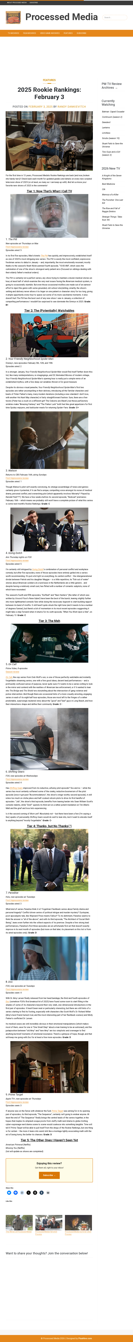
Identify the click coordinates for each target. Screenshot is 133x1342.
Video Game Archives (50, 33)
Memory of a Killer (110, 194)
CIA (103, 189)
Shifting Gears (16, 788)
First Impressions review (17, 247)
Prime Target (57, 1111)
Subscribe (34, 2)
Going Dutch (38, 569)
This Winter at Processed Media (19, 1232)
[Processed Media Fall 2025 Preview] (48, 1222)
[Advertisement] (66, 57)
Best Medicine (108, 184)
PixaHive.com (85, 1338)
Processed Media (61, 16)
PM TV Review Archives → (112, 85)
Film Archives (29, 33)
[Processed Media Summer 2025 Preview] (78, 1222)
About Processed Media (16, 2)
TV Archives (13, 33)
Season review (12, 672)
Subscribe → (49, 1175)
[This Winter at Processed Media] (19, 1222)
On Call (9, 677)
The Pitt (44, 255)
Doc (7, 1001)
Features (68, 33)
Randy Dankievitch (72, 106)
